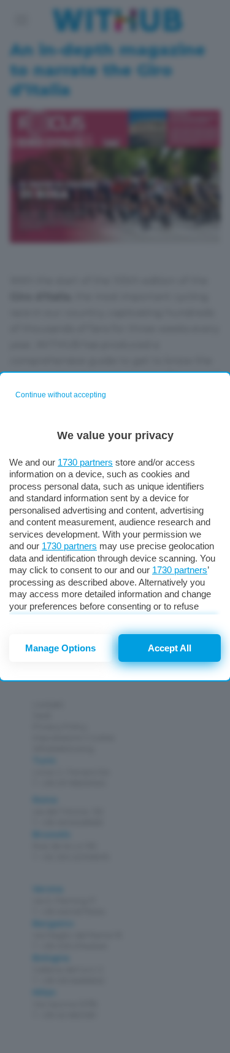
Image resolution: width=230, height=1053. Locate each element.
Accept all (169, 648)
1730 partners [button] (85, 462)
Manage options (60, 648)
